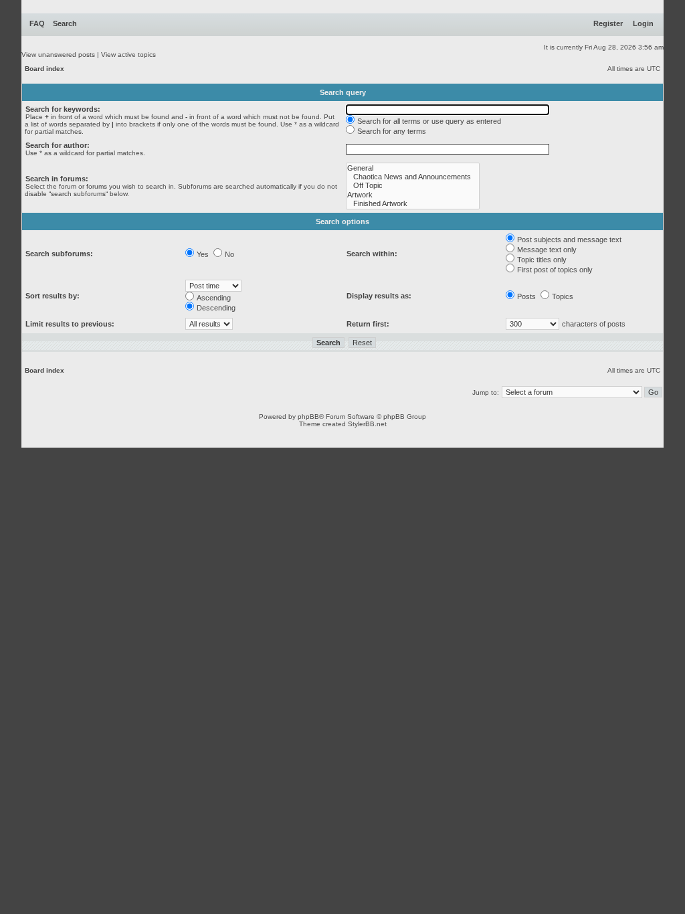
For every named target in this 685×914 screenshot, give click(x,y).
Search (65, 23)
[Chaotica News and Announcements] (412, 177)
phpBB (308, 416)
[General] (412, 168)
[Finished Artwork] (412, 203)
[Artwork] (412, 195)
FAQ (37, 23)
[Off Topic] (412, 185)
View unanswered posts (58, 54)
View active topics (128, 54)
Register (608, 23)
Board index (44, 68)
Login (643, 23)
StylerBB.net (367, 424)
